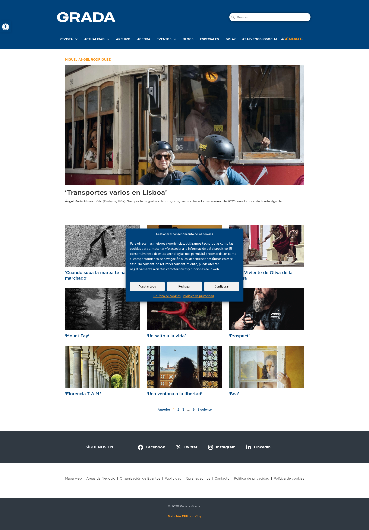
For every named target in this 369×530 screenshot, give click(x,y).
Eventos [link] (164, 39)
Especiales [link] (209, 39)
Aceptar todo (147, 286)
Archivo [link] (123, 39)
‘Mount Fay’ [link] (77, 336)
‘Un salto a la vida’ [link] (166, 336)
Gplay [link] (231, 39)
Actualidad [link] (94, 39)
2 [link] (178, 409)
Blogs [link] (188, 39)
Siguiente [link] (205, 409)
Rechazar (184, 286)
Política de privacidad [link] (198, 296)
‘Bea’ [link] (234, 393)
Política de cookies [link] (167, 296)
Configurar (222, 286)
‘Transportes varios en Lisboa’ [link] (116, 192)
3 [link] (183, 409)
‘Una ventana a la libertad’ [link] (174, 393)
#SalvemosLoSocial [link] (260, 39)
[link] (5, 26)
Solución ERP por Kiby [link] (184, 516)
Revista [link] (66, 39)
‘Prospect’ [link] (239, 336)
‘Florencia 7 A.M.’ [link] (83, 393)
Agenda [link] (143, 39)
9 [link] (194, 409)
